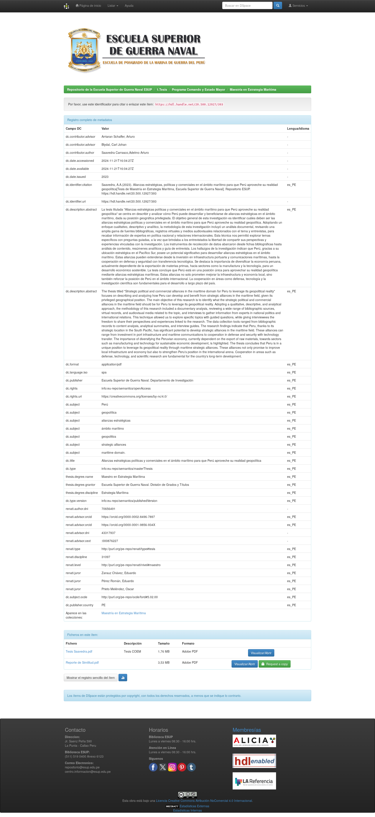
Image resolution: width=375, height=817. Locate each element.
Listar (112, 5)
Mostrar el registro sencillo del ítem (91, 677)
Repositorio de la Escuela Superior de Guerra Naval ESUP (109, 89)
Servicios (299, 5)
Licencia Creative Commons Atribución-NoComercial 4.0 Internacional (204, 800)
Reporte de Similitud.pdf (82, 662)
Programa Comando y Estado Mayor (198, 89)
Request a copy (276, 664)
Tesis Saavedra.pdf (79, 651)
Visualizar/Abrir (261, 653)
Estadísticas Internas (187, 810)
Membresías (247, 729)
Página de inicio (90, 5)
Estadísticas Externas (194, 806)
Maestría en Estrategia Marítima (253, 89)
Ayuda (129, 5)
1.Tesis (162, 89)
